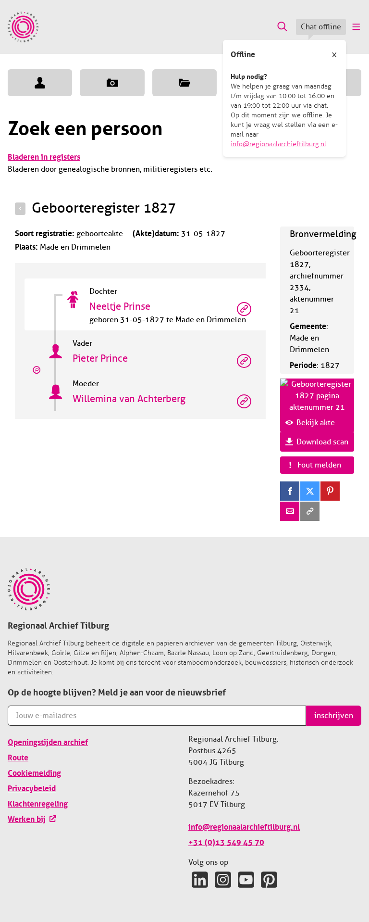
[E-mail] (289, 511)
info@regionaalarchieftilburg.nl (278, 144)
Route (18, 756)
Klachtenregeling (38, 802)
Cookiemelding (34, 772)
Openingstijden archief (48, 741)
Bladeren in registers (44, 156)
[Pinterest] (330, 491)
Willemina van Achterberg (129, 399)
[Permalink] (310, 511)
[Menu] (355, 27)
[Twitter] (310, 491)
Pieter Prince (100, 359)
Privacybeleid (32, 787)
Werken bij (27, 818)
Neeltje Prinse (119, 307)
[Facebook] (289, 491)
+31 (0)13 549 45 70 (226, 841)
